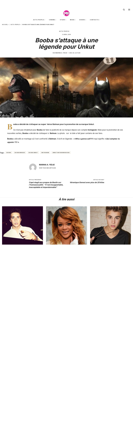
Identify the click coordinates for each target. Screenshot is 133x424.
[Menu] (129, 9)
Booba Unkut (33, 152)
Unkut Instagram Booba (61, 152)
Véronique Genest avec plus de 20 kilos (87, 181)
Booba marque (20, 152)
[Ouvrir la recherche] (124, 9)
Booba (9, 152)
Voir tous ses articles (47, 168)
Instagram (45, 152)
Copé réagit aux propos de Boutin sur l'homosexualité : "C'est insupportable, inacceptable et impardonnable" (46, 183)
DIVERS (82, 19)
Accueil (5, 24)
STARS (62, 19)
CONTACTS (94, 19)
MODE (72, 19)
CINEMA (52, 19)
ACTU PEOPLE (38, 19)
